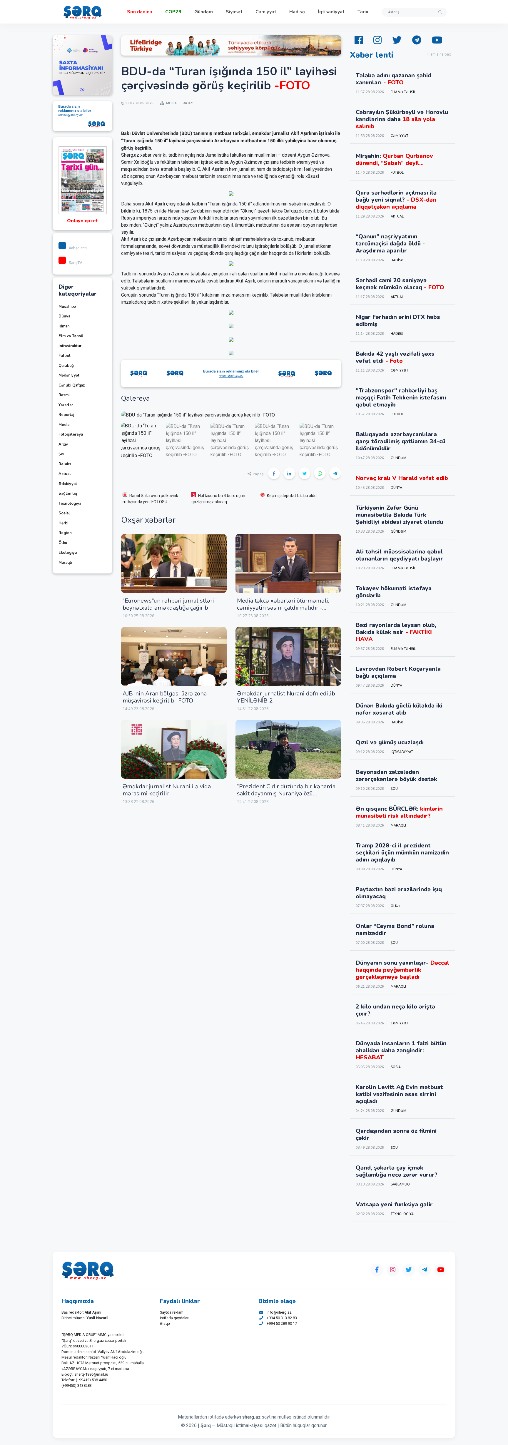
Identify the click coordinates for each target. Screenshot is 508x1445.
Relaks (65, 464)
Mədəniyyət (69, 375)
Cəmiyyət (265, 12)
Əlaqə (165, 1323)
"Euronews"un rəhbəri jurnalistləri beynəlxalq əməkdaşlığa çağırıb (168, 604)
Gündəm (203, 12)
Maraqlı (65, 562)
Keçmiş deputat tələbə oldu (292, 495)
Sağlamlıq (68, 493)
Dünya (64, 316)
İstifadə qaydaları (174, 1318)
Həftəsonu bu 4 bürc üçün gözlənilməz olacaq (218, 498)
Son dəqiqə (139, 12)
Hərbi (63, 523)
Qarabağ (66, 365)
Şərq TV (75, 262)
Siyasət (234, 12)
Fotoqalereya (71, 434)
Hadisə (297, 12)
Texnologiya (70, 503)
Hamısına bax (439, 54)
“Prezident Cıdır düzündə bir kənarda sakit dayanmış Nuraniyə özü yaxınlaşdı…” (286, 793)
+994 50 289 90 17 (282, 1323)
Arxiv (63, 444)
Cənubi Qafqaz (72, 385)
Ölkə (63, 543)
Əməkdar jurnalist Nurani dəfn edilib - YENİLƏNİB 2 (288, 697)
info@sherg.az (279, 1312)
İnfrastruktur (70, 346)
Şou (62, 454)
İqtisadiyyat (331, 12)
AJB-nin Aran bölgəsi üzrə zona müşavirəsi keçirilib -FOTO (165, 697)
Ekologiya (68, 552)
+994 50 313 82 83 (282, 1318)
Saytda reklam (171, 1312)
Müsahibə (67, 306)
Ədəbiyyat (68, 483)
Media (64, 424)
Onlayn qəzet (82, 221)
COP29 (173, 12)
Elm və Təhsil (71, 336)
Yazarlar (66, 405)
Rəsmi (64, 395)
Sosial (64, 513)
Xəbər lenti (78, 248)
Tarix (362, 12)
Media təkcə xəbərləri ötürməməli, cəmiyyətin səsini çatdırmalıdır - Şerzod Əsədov (283, 608)
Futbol (65, 355)
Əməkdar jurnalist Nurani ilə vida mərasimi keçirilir (167, 789)
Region (65, 533)
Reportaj (66, 414)
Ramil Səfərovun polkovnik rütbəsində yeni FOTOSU (150, 498)
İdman (64, 326)
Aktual (65, 473)
